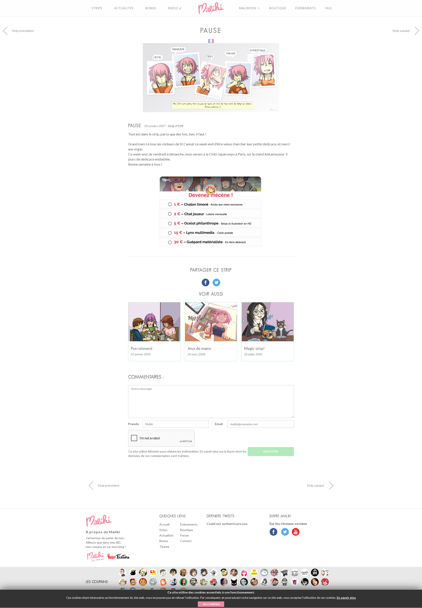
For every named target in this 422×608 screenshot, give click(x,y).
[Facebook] (273, 532)
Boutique (186, 530)
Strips (163, 530)
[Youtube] (294, 532)
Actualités (166, 535)
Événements (189, 524)
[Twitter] (283, 532)
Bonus (163, 541)
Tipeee (164, 546)
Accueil (164, 524)
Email (219, 424)
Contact (186, 541)
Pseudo (133, 424)
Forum (184, 535)
